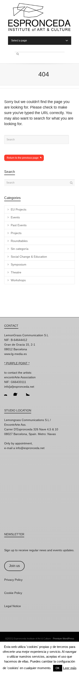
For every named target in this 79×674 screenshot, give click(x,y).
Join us (14, 566)
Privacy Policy (13, 579)
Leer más (69, 668)
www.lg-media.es (15, 354)
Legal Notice (12, 606)
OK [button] (58, 668)
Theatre (16, 272)
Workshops (18, 280)
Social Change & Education (29, 256)
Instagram (7, 392)
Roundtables (19, 241)
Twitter (26, 392)
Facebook (16, 392)
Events (15, 217)
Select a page (19, 40)
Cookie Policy (13, 593)
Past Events (19, 225)
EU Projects (18, 209)
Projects (16, 233)
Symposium (18, 264)
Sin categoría (19, 248)
